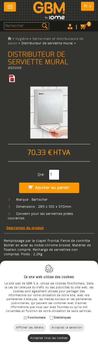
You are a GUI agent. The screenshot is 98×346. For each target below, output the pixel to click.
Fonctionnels (37, 317)
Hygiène (21, 38)
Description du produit (25, 228)
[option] (49, 112)
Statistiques (62, 317)
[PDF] (11, 78)
